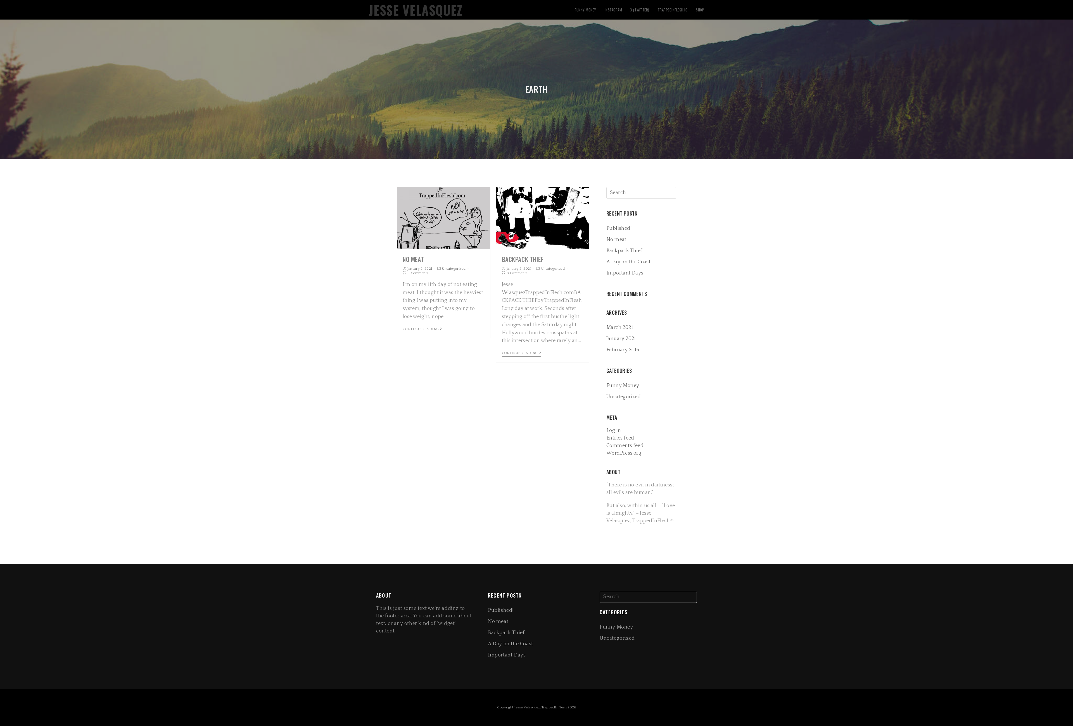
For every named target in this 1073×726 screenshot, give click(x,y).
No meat (413, 259)
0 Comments (417, 273)
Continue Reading (421, 329)
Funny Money (622, 385)
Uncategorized (454, 269)
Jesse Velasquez (415, 10)
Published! (619, 228)
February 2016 (622, 350)
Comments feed (625, 445)
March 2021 (619, 327)
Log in (613, 430)
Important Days (625, 273)
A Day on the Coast (628, 262)
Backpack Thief (522, 259)
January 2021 (621, 338)
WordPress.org (623, 453)
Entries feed (620, 438)
